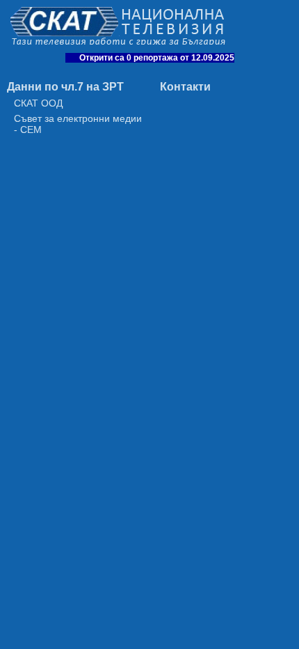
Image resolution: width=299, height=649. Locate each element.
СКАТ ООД (38, 103)
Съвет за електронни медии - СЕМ (78, 124)
